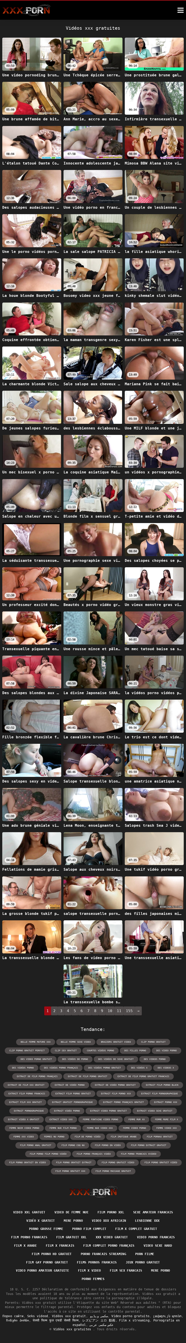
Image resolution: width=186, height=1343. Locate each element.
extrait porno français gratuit (123, 1102)
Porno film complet (89, 1229)
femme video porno (134, 1128)
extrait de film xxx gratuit (26, 1085)
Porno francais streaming (103, 1254)
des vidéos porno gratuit (104, 1068)
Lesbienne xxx (147, 1220)
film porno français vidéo (94, 1154)
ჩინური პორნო (17, 1320)
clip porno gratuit (153, 1042)
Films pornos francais (97, 1262)
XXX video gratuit (112, 1237)
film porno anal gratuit (35, 1145)
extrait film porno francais (26, 1093)
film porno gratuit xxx (70, 1171)
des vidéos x (139, 1068)
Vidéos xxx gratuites (73, 1329)
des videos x (166, 1068)
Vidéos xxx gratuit (69, 1316)
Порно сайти (12, 1316)
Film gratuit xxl (71, 1237)
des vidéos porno (23, 1068)
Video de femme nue (71, 1212)
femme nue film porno (63, 1128)
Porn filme (144, 1254)
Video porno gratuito (130, 1316)
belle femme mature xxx (36, 1042)
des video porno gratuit (36, 1059)
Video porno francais (156, 1237)
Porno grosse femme (46, 1229)
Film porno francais (29, 1237)
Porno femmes (93, 1279)
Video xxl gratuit (29, 1212)
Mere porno (73, 1220)
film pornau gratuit (160, 1136)
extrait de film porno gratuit (87, 1076)
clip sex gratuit (66, 1050)
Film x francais (60, 1245)
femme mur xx (136, 1119)
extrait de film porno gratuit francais (143, 1076)
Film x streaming (134, 1320)
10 (110, 1011)
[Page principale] (93, 1192)
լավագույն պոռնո (167, 1316)
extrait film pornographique (159, 1093)
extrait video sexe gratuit (154, 1111)
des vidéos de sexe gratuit (116, 1059)
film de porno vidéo (87, 1136)
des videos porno (155, 1059)
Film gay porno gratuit (47, 1262)
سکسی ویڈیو (99, 1316)
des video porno (166, 1050)
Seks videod (37, 1316)
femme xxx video (23, 1136)
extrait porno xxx (165, 1102)
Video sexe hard (158, 1245)
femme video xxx (166, 1128)
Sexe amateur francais (153, 1212)
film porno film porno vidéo (48, 1154)
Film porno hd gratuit (51, 1254)
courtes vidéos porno (100, 1050)
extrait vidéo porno (67, 1111)
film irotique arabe (124, 1136)
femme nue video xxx (100, 1128)
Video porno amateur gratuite (42, 1270)
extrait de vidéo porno (70, 1085)
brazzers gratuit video (116, 1042)
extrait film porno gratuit (73, 1093)
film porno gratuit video (118, 1162)
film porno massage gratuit (113, 1171)
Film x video (89, 1270)
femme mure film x (166, 1119)
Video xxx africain (109, 1220)
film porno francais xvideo (138, 1154)
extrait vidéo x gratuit (23, 1119)
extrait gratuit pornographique (72, 1102)
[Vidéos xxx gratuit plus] (180, 10)
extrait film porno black (162, 1085)
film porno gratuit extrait (73, 1162)
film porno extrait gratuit (148, 1145)
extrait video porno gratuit (108, 1111)
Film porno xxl (111, 1212)
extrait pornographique (29, 1111)
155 (129, 1011)
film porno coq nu (73, 1145)
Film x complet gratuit (136, 1229)
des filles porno (135, 1050)
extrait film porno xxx (116, 1093)
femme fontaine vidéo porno (100, 1119)
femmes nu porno (54, 1136)
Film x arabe (25, 1245)
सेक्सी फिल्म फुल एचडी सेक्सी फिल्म (55, 1320)
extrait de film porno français (37, 1076)
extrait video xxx (61, 1119)
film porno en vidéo (108, 1145)
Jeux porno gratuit (143, 1262)
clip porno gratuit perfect (27, 1050)
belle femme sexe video (76, 1042)
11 (119, 1011)
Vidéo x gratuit (40, 1220)
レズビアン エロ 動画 (98, 1320)
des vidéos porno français (61, 1068)
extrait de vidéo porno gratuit (115, 1085)
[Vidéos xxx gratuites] (26, 10)
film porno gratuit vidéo (160, 1162)
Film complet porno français (108, 1245)
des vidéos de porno (75, 1059)
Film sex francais (126, 1270)
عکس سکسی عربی (101, 1325)
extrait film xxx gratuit (25, 1102)
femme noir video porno (24, 1128)
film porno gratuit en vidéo (27, 1162)
